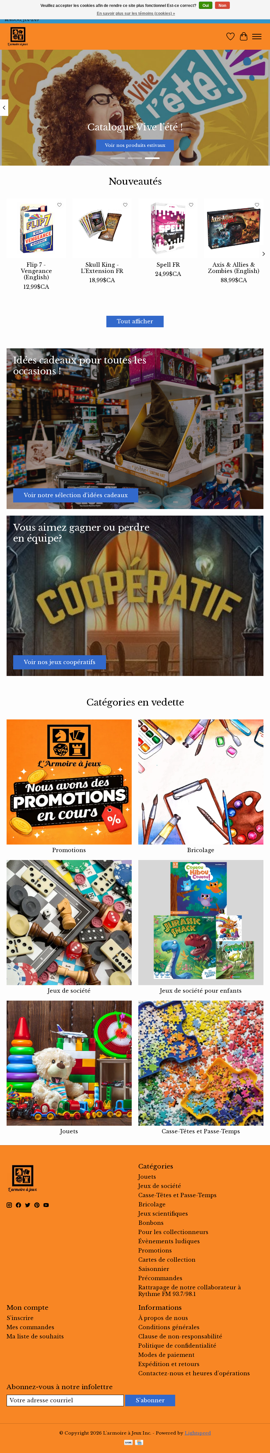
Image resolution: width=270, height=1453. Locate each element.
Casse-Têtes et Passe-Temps (201, 1131)
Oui (205, 5)
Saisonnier (153, 1269)
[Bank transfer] (128, 1443)
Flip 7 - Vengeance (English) (36, 271)
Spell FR (168, 264)
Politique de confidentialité (177, 1345)
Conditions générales (169, 1327)
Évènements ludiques (169, 1241)
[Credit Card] (139, 1443)
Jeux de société (69, 990)
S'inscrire (20, 1318)
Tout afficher (135, 321)
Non (222, 5)
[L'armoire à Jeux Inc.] (18, 36)
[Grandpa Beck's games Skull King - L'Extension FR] (102, 228)
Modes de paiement (166, 1355)
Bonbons (151, 1223)
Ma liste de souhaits (35, 1336)
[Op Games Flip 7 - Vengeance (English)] (36, 228)
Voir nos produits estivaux (135, 145)
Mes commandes (30, 1327)
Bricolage (200, 850)
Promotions (69, 850)
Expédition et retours (169, 1364)
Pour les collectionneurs (173, 1232)
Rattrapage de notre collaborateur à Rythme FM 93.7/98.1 (189, 1290)
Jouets (69, 1131)
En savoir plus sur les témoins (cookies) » (136, 13)
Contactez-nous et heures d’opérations (194, 1373)
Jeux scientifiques (163, 1213)
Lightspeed (198, 1433)
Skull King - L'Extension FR (102, 267)
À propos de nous (163, 1318)
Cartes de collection (167, 1259)
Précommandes (160, 1278)
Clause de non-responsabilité (180, 1336)
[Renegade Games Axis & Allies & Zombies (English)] (233, 228)
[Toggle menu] (256, 36)
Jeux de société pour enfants (201, 990)
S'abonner (150, 1400)
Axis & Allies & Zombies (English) (233, 267)
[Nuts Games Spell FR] (168, 228)
